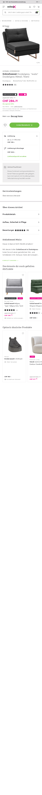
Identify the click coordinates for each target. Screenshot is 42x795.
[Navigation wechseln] (3, 7)
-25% (21, 94)
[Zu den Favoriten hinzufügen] (5, 125)
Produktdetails (9, 214)
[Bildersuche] (36, 12)
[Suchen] (5, 12)
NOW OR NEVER (9, 94)
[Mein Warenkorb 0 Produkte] (38, 7)
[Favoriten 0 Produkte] (34, 7)
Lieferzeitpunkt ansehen (16, 156)
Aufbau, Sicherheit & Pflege (14, 222)
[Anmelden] (30, 7)
